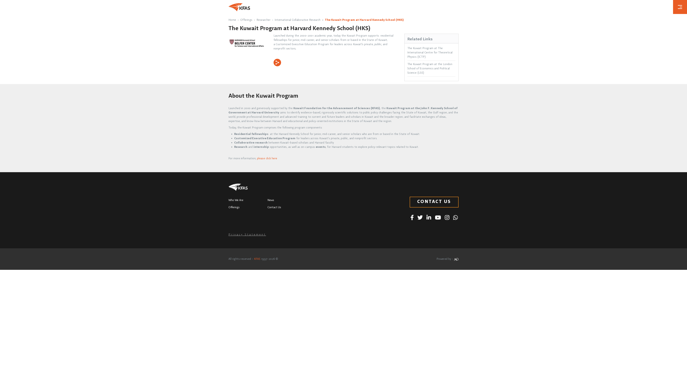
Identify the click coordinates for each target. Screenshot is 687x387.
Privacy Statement (247, 234)
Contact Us (274, 207)
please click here (267, 158)
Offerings (246, 20)
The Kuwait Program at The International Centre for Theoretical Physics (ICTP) (430, 53)
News (270, 200)
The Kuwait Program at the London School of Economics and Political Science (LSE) (429, 69)
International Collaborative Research (297, 20)
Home (232, 20)
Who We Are (235, 200)
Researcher (264, 20)
